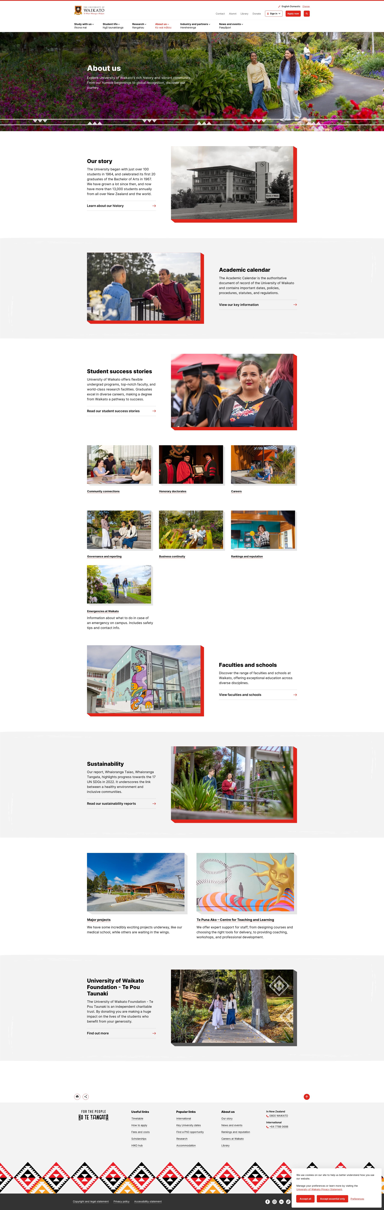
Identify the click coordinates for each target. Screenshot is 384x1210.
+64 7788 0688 (278, 1126)
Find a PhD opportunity (190, 1132)
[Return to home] (89, 10)
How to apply (139, 1125)
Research (182, 1138)
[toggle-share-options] (86, 1097)
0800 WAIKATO (278, 1115)
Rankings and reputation (235, 1132)
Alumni (232, 13)
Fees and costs (140, 1132)
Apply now (293, 13)
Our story (226, 1118)
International (183, 1118)
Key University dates (188, 1125)
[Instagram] (274, 1203)
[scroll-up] (307, 1097)
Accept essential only (332, 1198)
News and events (231, 1125)
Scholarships (138, 1138)
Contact (220, 13)
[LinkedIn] (281, 1203)
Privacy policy (121, 1201)
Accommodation (186, 1145)
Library (244, 13)
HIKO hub (137, 1145)
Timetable (137, 1118)
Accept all (305, 1198)
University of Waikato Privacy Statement (319, 1189)
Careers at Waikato (232, 1138)
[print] (77, 1097)
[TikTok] (288, 1203)
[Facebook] (267, 1203)
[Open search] (307, 14)
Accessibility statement (148, 1201)
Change (306, 6)
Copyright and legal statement (91, 1201)
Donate (257, 13)
